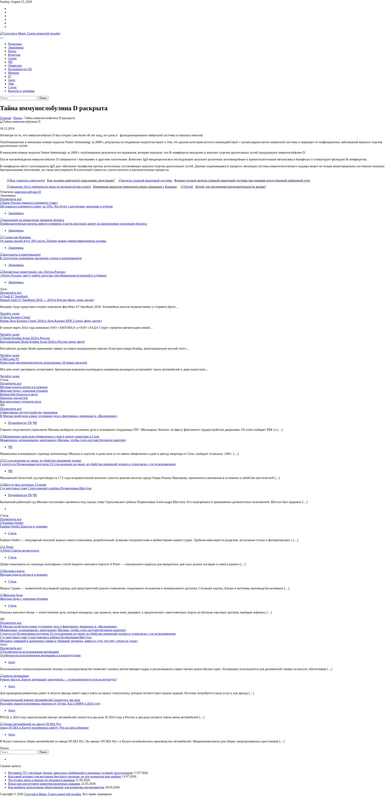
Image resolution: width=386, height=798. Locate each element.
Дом (11, 83)
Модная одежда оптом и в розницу (24, 387)
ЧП (10, 62)
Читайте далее (10, 313)
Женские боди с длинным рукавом (24, 390)
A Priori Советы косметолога (19, 550)
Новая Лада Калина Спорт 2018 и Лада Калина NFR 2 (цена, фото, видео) (51, 320)
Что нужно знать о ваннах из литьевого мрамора (41, 780)
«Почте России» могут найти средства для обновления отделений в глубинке (53, 275)
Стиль (12, 87)
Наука (12, 51)
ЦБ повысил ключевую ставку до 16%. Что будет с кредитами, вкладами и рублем (56, 206)
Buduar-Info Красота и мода (19, 394)
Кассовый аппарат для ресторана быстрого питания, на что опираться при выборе (64, 776)
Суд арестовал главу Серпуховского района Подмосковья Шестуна (45, 488)
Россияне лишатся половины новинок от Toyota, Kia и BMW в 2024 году (50, 703)
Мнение (13, 72)
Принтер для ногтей (14, 398)
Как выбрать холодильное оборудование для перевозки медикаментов (56, 787)
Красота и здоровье (21, 91)
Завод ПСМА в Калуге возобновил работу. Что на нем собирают (44, 727)
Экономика (16, 47)
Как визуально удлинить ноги (20, 401)
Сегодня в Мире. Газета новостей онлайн (52, 794)
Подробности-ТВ (20, 69)
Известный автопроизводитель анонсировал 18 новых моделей (43, 362)
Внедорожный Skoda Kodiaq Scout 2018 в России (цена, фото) (42, 341)
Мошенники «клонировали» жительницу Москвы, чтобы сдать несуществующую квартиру (63, 440)
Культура (14, 54)
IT (9, 76)
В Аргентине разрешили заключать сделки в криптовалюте (41, 258)
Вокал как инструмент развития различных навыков (44, 783)
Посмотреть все (11, 199)
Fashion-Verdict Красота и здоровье (23, 526)
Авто (11, 80)
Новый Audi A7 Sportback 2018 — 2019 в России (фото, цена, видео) (47, 300)
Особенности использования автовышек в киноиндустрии (40, 655)
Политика (15, 44)
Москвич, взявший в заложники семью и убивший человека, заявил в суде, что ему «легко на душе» (69, 641)
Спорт (12, 58)
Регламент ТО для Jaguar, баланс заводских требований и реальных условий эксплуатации (70, 773)
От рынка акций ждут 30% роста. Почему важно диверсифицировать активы (53, 241)
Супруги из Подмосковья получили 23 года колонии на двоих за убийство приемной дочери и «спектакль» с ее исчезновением (88, 464)
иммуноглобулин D (27, 192)
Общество (15, 65)
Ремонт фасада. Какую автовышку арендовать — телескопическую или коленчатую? (58, 679)
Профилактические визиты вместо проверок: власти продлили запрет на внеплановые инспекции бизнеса (73, 223)
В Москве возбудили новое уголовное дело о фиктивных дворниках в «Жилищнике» (58, 416)
